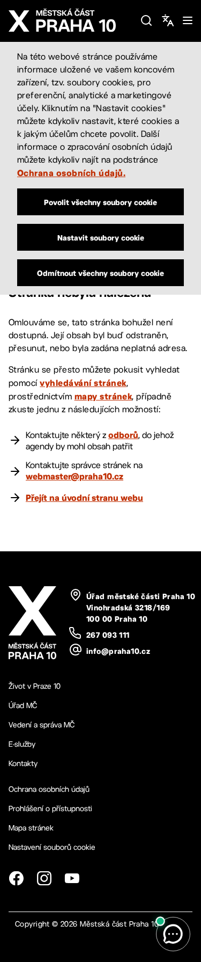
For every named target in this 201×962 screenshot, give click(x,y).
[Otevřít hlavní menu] (187, 20)
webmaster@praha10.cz (74, 476)
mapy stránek (103, 396)
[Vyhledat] (146, 20)
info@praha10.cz (118, 651)
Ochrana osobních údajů (49, 789)
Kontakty (23, 763)
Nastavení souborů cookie (52, 847)
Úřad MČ (23, 705)
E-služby (22, 744)
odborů (123, 435)
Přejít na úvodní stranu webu (84, 497)
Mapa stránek (31, 827)
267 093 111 (108, 635)
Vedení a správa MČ (42, 724)
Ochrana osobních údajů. (71, 173)
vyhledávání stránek (83, 383)
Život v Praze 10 (35, 686)
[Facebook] (16, 878)
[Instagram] (43, 878)
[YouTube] (71, 878)
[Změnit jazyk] (167, 20)
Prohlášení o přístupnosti (50, 808)
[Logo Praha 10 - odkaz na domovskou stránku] (70, 20)
